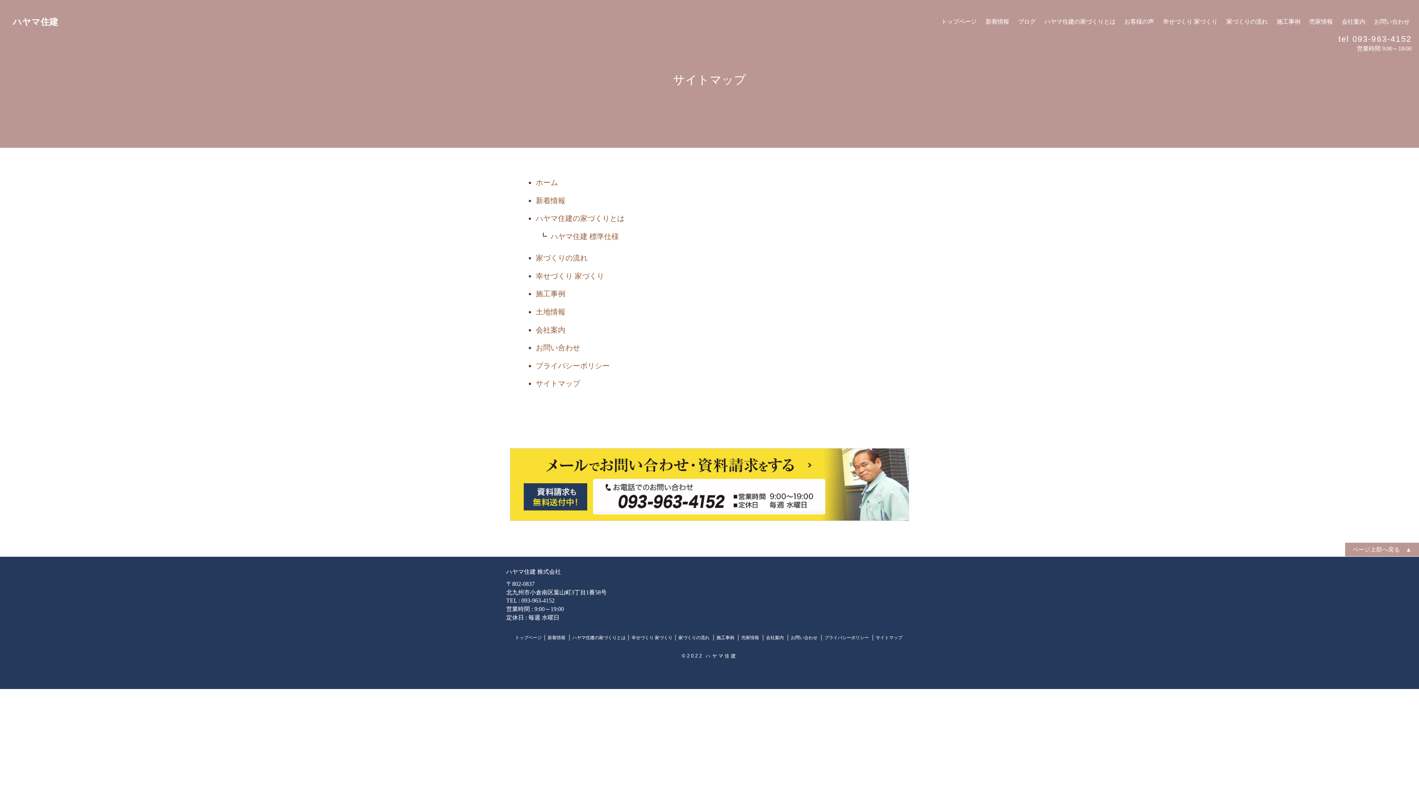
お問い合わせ (1392, 21)
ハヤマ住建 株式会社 (533, 572)
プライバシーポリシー (573, 366)
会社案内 (1353, 21)
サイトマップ (558, 383)
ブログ (1027, 21)
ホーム (547, 182)
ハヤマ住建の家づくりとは (1080, 21)
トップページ (959, 21)
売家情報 (1321, 21)
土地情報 (550, 312)
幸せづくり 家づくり (1190, 21)
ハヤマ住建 (35, 22)
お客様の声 (1139, 21)
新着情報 (997, 21)
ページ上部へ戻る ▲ (1382, 549)
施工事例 (1288, 21)
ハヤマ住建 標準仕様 (585, 236)
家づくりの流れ (1247, 21)
